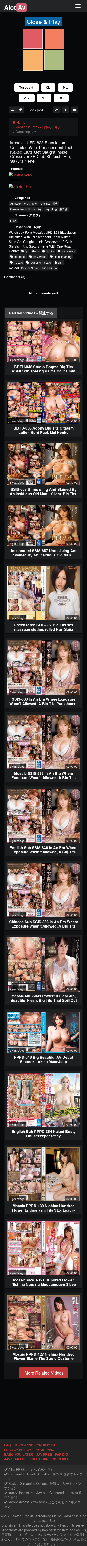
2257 (51, 1449)
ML (65, 87)
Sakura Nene (29, 268)
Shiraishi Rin (49, 268)
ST (44, 98)
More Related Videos (43, 1373)
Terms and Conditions (34, 1445)
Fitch (13, 221)
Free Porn (39, 1459)
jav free (44, 1454)
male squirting (62, 257)
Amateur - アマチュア (23, 203)
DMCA (39, 1449)
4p (37, 251)
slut (59, 262)
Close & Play (43, 21)
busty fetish (67, 251)
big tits (49, 251)
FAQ (7, 1445)
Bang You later (18, 1454)
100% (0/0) (35, 109)
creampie (19, 257)
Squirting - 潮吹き (56, 209)
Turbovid (26, 87)
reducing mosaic (40, 262)
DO (61, 98)
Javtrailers (15, 1459)
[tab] (31, 313)
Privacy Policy (17, 1449)
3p (26, 251)
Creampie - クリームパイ (26, 209)
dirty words (39, 257)
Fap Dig (61, 1454)
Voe (26, 98)
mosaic (18, 262)
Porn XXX (60, 1459)
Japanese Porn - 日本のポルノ (38, 127)
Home (20, 122)
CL (48, 87)
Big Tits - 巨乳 (49, 203)
